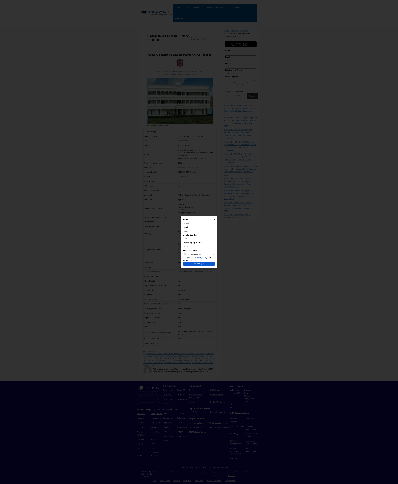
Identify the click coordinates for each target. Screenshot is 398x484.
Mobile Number (190, 235)
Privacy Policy (201, 257)
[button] (214, 219)
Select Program (190, 250)
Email (185, 227)
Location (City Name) (192, 242)
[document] (199, 242)
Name (185, 219)
